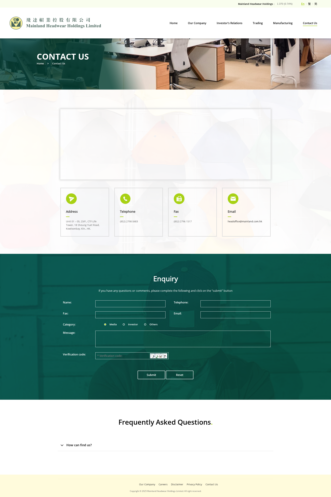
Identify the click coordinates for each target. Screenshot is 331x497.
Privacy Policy (194, 484)
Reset (179, 375)
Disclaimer (177, 484)
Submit (151, 375)
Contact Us (58, 63)
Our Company (147, 484)
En (302, 4)
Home (40, 63)
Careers (163, 484)
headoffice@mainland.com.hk (245, 221)
